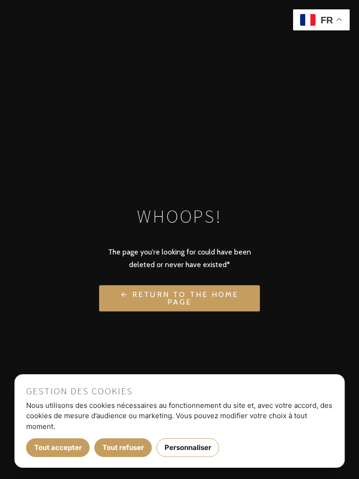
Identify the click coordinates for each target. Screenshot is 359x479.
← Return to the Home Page (180, 298)
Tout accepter (58, 447)
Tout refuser (123, 447)
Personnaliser (188, 447)
